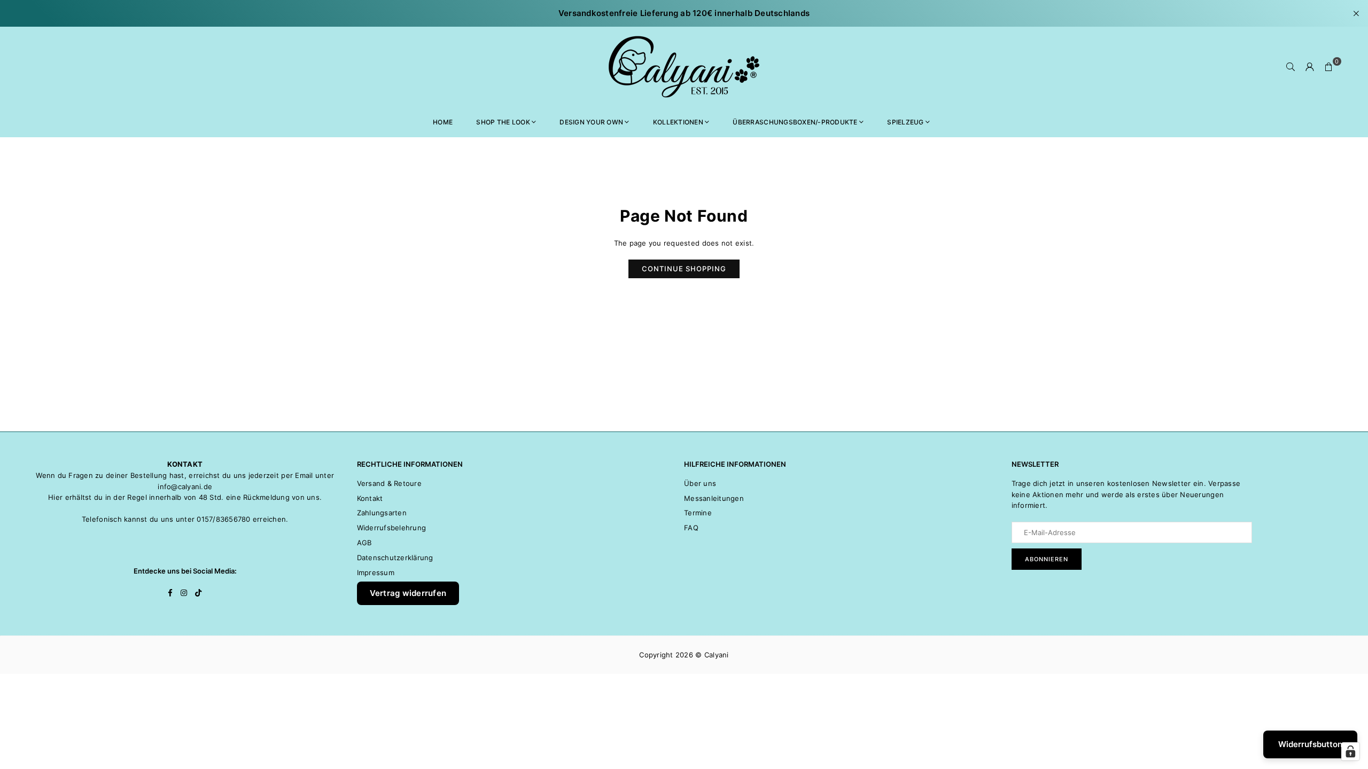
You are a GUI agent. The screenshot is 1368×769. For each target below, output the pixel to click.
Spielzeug (905, 122)
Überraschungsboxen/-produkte (795, 122)
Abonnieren (1046, 559)
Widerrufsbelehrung (391, 527)
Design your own (591, 122)
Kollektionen (678, 122)
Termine (698, 512)
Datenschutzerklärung (395, 557)
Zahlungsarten (382, 512)
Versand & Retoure (389, 483)
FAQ (691, 527)
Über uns (700, 483)
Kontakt (370, 498)
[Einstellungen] (1309, 66)
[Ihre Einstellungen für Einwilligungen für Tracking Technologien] (1350, 751)
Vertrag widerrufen (408, 593)
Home (443, 122)
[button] (1329, 66)
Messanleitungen (714, 498)
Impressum (375, 572)
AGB (364, 542)
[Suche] (1290, 66)
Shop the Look (503, 122)
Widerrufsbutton (1310, 744)
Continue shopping (684, 268)
